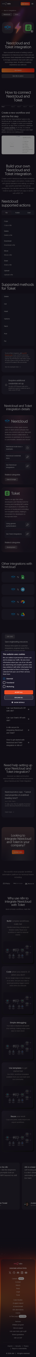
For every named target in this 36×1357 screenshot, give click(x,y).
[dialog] (18, 678)
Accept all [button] (19, 692)
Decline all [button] (18, 697)
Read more (6, 674)
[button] (18, 702)
